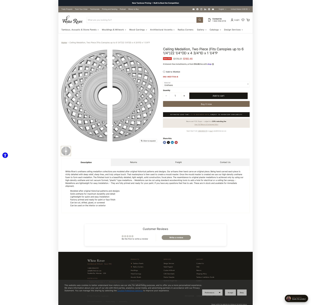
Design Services (232, 29)
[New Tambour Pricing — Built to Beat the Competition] (155, 3)
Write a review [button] (176, 237)
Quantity (166, 90)
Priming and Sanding (109, 9)
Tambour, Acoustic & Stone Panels (79, 29)
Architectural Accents (161, 29)
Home (64, 42)
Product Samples (169, 277)
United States (239, 9)
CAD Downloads (169, 274)
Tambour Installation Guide (205, 277)
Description (86, 162)
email (211, 131)
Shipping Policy (201, 274)
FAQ (197, 267)
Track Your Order (81, 9)
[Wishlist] (243, 20)
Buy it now (206, 104)
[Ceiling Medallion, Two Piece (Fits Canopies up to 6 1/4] (66, 151)
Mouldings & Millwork (113, 29)
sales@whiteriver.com (94, 271)
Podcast (123, 9)
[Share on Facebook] (164, 142)
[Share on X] (168, 142)
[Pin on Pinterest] (176, 142)
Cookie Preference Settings (130, 290)
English (221, 9)
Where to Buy (133, 9)
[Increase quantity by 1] (184, 96)
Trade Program (66, 9)
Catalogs (215, 29)
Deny (242, 293)
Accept (230, 293)
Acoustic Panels (136, 277)
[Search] (199, 20)
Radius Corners (185, 29)
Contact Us (225, 162)
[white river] (72, 20)
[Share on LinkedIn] (172, 142)
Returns (133, 162)
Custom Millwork (169, 270)
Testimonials (94, 9)
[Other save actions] (220, 292)
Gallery (201, 29)
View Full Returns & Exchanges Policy (206, 124)
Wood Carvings (137, 29)
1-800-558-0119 (202, 131)
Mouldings (134, 270)
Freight (178, 162)
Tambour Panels (137, 263)
